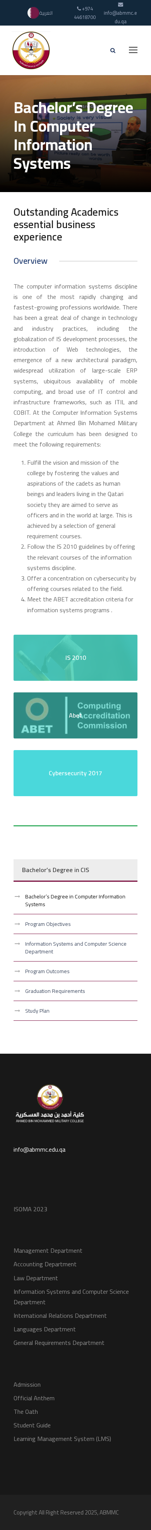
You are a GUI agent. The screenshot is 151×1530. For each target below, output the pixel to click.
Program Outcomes (47, 971)
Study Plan (37, 1011)
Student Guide (32, 1425)
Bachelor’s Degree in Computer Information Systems (75, 900)
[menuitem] (40, 13)
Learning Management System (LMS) (62, 1438)
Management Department (48, 1250)
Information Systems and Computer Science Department (76, 947)
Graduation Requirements (55, 991)
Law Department (36, 1278)
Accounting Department (45, 1264)
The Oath (26, 1411)
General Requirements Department (59, 1342)
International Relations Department (60, 1315)
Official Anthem (34, 1398)
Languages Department (45, 1329)
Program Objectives (48, 924)
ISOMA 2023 (30, 1209)
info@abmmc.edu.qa (39, 1149)
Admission (27, 1384)
